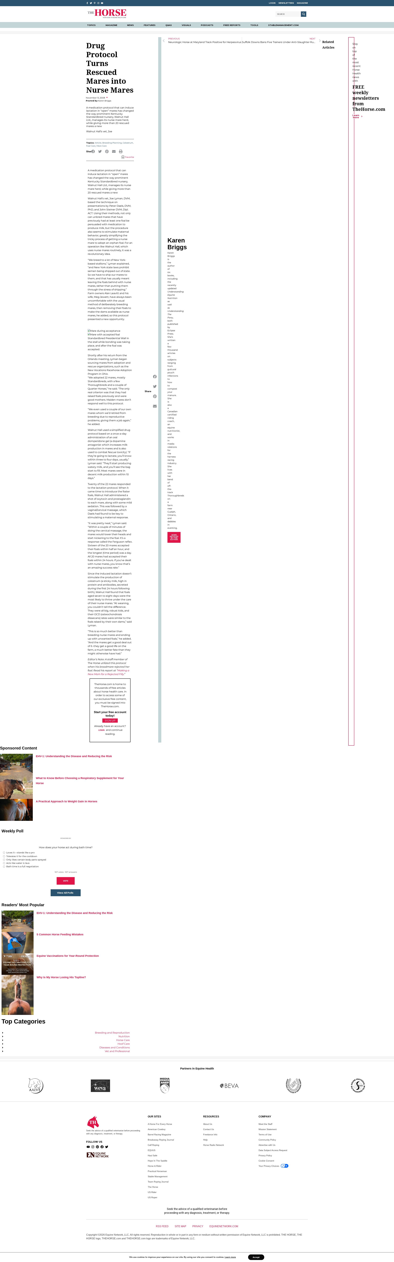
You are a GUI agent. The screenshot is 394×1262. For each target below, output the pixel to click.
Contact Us (208, 1129)
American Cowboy (156, 1129)
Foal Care (91, 146)
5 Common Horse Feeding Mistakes (60, 934)
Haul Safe (152, 1155)
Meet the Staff (265, 1124)
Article (98, 143)
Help (205, 1140)
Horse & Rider (154, 1166)
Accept (256, 1257)
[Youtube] (88, 1146)
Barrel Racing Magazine (159, 1134)
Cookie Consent (266, 1160)
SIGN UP (110, 720)
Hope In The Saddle (157, 1160)
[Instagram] (98, 3)
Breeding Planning (112, 143)
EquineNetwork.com (223, 1226)
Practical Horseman (157, 1171)
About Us (207, 1124)
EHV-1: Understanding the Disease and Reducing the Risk (74, 756)
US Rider (152, 1192)
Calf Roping (153, 1145)
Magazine (302, 3)
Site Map (180, 1226)
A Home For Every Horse (160, 1124)
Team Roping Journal (158, 1181)
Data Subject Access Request (273, 1150)
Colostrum (128, 143)
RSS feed (162, 1226)
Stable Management (157, 1176)
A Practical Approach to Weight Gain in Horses (66, 801)
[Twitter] (91, 3)
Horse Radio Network (213, 1145)
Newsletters (286, 3)
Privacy (197, 1226)
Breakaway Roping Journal (161, 1140)
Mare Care (101, 146)
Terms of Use (265, 1134)
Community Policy (267, 1140)
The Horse (153, 1187)
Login (272, 3)
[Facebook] (102, 1146)
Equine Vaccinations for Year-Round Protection (68, 955)
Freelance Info (210, 1134)
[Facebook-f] (87, 3)
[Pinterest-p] (95, 3)
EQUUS (151, 1150)
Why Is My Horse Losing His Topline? (61, 977)
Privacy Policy (265, 1155)
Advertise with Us (267, 1145)
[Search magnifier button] (303, 14)
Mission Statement (268, 1129)
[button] (93, 151)
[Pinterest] (97, 1146)
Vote (65, 880)
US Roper (152, 1197)
